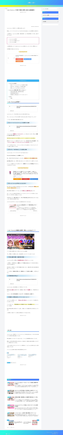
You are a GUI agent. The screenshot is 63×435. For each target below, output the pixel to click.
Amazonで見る (19, 61)
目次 (22, 80)
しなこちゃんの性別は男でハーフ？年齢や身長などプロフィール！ (11, 355)
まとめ (10, 96)
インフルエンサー (14, 362)
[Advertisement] (23, 19)
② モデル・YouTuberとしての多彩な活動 (18, 86)
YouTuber (9, 362)
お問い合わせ (56, 432)
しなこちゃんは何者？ (13, 83)
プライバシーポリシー (50, 432)
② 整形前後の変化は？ (15, 93)
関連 (11, 98)
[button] (57, 8)
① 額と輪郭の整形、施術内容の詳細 (17, 91)
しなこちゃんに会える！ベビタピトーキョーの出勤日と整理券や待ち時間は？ (22, 355)
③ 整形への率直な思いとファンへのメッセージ (19, 94)
